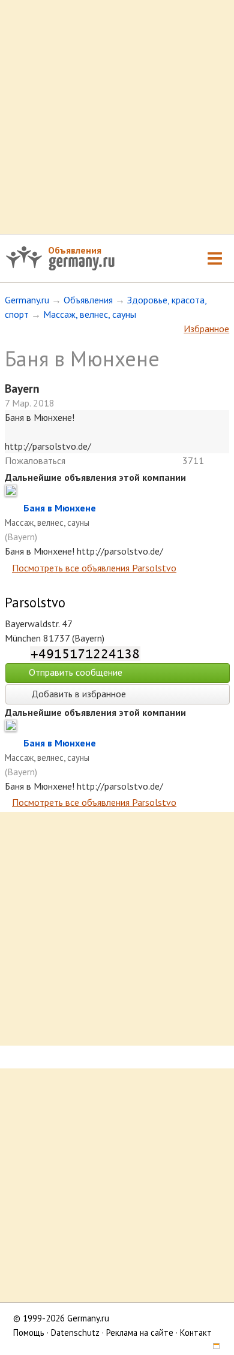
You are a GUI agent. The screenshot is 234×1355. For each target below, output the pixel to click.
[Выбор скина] (212, 1347)
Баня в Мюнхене (59, 508)
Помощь (28, 1332)
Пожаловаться (35, 460)
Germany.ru (27, 300)
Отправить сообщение (75, 672)
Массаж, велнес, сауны (89, 314)
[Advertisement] (117, 117)
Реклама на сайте (139, 1332)
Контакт (196, 1332)
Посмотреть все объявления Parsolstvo (94, 568)
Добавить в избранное (77, 694)
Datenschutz (75, 1332)
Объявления (74, 250)
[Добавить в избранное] (14, 508)
